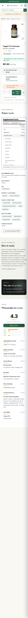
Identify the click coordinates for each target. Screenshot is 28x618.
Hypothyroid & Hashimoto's (9, 206)
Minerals (5, 195)
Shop (8, 18)
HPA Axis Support (17, 202)
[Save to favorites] (23, 92)
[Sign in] (21, 5)
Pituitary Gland (6, 219)
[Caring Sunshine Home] (14, 5)
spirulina (7, 154)
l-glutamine (7, 148)
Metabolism (5, 209)
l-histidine (7, 157)
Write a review (14, 325)
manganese (6, 132)
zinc (5, 129)
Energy (20, 206)
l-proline (7, 151)
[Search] (25, 10)
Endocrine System (7, 216)
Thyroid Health (6, 202)
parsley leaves (8, 141)
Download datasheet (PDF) (12, 231)
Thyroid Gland (16, 219)
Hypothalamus (17, 216)
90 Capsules (7, 54)
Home (4, 18)
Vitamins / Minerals (14, 195)
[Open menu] (2, 5)
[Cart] (25, 5)
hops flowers (8, 138)
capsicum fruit (8, 145)
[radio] (14, 71)
